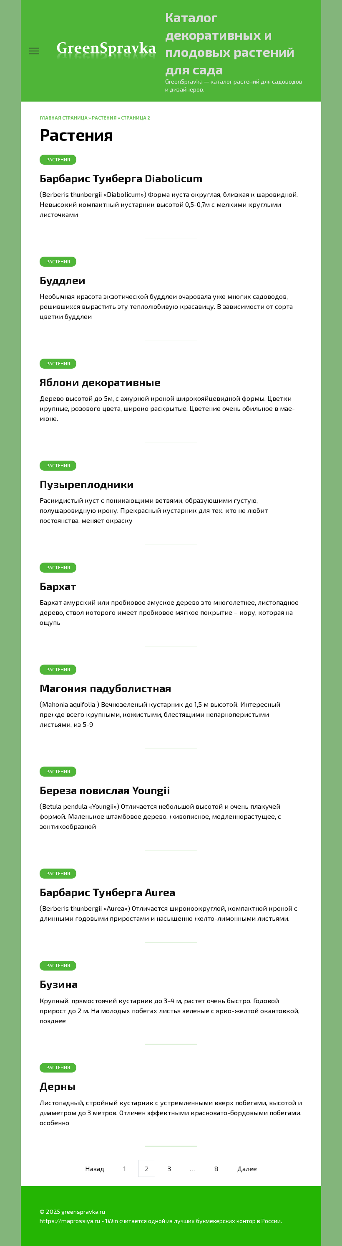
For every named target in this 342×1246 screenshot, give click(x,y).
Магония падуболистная (105, 687)
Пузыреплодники (87, 483)
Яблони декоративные (100, 381)
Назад (94, 1168)
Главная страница (64, 117)
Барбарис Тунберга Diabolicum (121, 177)
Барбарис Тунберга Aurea (107, 891)
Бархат (58, 585)
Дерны (58, 1085)
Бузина (59, 983)
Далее (247, 1168)
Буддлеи (63, 279)
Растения (104, 117)
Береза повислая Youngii (105, 789)
